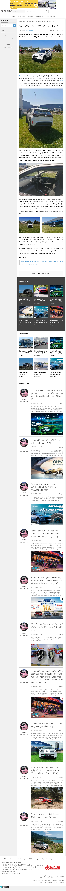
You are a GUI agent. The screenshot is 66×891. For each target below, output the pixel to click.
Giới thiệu (4, 859)
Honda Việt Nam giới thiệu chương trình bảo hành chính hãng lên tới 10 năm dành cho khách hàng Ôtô (46, 580)
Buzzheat (54, 880)
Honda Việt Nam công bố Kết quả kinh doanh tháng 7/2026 (25, 322)
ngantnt (53, 303)
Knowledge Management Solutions (48, 882)
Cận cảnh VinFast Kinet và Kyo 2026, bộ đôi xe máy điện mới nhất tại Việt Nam (47, 627)
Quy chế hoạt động (47, 859)
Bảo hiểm (30, 16)
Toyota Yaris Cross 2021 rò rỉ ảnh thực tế (44, 21)
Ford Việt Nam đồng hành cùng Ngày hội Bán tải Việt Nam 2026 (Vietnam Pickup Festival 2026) (45, 770)
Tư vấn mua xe (39, 16)
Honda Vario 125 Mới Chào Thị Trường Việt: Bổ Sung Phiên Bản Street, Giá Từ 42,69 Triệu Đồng (45, 534)
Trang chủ (13, 16)
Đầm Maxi (61, 880)
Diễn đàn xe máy (45, 880)
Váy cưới (62, 882)
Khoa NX (23, 303)
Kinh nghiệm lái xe (51, 16)
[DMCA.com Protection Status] (4, 887)
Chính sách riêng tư (34, 859)
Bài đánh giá (21, 16)
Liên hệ (11, 859)
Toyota (61, 81)
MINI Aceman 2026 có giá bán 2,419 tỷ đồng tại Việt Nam (40, 374)
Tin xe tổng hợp (29, 21)
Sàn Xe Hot (36, 880)
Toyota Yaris (22, 76)
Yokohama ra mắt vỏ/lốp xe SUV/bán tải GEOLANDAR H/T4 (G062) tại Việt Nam (45, 487)
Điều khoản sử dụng (21, 859)
